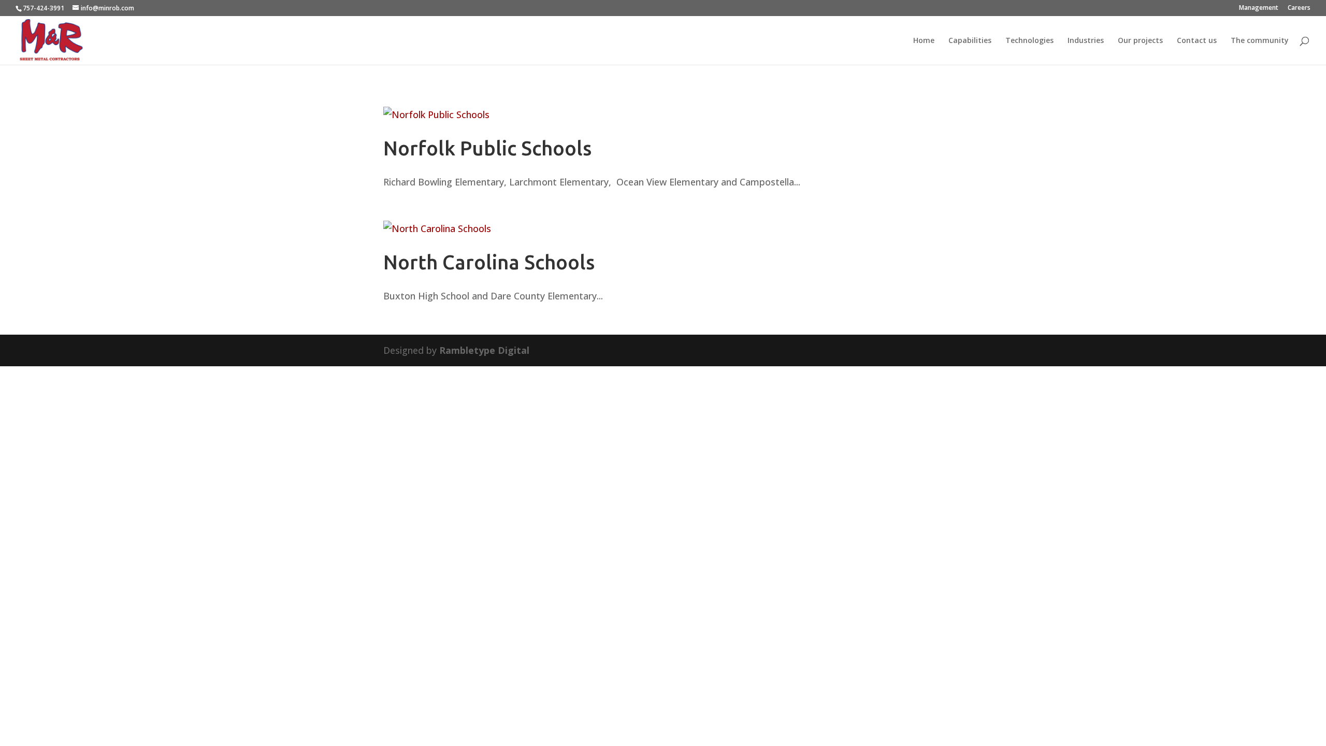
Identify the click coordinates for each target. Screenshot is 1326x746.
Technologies (1029, 41)
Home (923, 41)
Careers (1299, 8)
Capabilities (969, 41)
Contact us (1197, 41)
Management (1258, 8)
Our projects (1140, 41)
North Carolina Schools (489, 262)
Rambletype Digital (484, 350)
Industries (1086, 41)
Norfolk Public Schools (487, 148)
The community (1260, 41)
